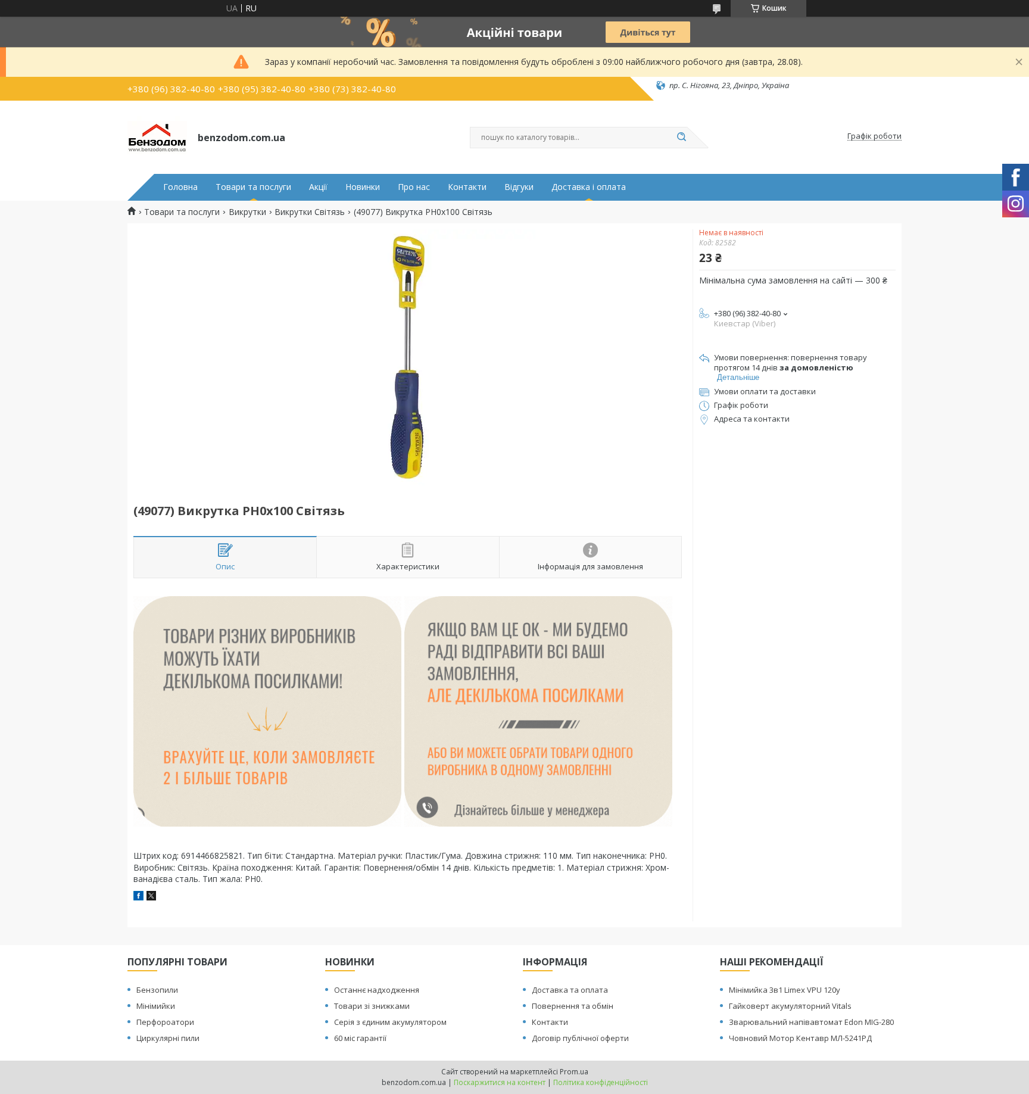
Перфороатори (165, 1022)
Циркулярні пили (167, 1038)
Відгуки (519, 187)
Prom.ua (574, 1072)
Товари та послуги (253, 187)
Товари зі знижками (372, 1006)
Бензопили (157, 989)
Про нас (414, 187)
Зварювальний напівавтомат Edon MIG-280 (811, 1022)
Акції (318, 187)
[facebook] (138, 897)
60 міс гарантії (360, 1038)
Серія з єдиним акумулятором (390, 1022)
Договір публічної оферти (580, 1038)
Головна (180, 187)
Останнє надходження (376, 989)
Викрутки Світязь (310, 212)
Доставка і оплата (588, 187)
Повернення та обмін (572, 1006)
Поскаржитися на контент (499, 1082)
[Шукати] (681, 137)
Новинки (362, 187)
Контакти (467, 187)
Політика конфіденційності (600, 1082)
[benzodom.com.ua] (157, 136)
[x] (151, 897)
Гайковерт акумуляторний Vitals (790, 1006)
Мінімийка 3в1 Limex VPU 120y (784, 989)
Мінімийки (155, 1006)
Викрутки (247, 212)
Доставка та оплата (570, 989)
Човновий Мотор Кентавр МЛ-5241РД (800, 1038)
